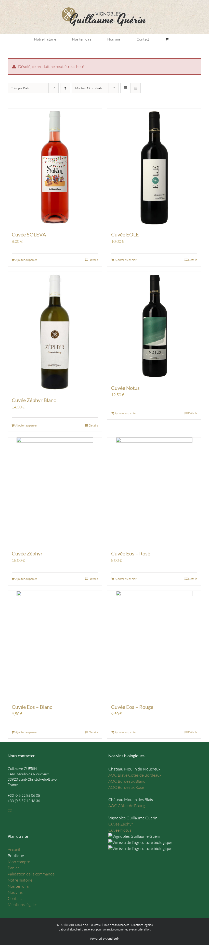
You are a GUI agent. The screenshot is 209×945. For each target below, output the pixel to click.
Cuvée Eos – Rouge (132, 707)
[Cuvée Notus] (154, 325)
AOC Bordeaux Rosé (126, 787)
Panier (13, 867)
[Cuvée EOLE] (154, 167)
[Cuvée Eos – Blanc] (55, 644)
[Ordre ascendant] (65, 88)
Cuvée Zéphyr (27, 553)
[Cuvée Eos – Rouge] (154, 644)
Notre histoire (20, 880)
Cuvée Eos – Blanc (32, 707)
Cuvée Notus (125, 388)
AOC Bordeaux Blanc (126, 781)
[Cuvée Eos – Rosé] (154, 490)
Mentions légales (22, 904)
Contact (15, 898)
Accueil (14, 849)
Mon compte (19, 861)
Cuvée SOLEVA (29, 234)
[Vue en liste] (135, 88)
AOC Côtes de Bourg (126, 805)
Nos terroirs (18, 886)
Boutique (16, 855)
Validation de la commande (31, 873)
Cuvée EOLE (125, 234)
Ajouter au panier (26, 260)
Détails (93, 260)
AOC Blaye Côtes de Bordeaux (134, 775)
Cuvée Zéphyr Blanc (34, 400)
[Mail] (10, 811)
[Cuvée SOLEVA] (55, 167)
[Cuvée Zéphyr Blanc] (55, 331)
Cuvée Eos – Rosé (130, 553)
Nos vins (15, 892)
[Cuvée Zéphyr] (55, 490)
